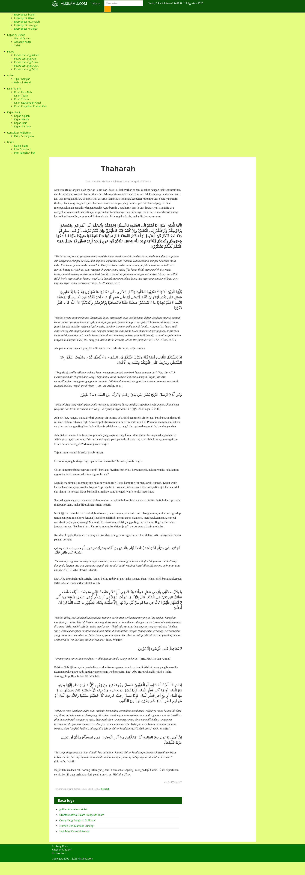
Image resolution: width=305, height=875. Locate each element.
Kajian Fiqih (20, 123)
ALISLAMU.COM (74, 3)
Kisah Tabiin (21, 95)
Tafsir (17, 45)
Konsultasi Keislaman (19, 132)
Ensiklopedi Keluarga (26, 28)
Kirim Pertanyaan (24, 136)
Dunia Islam (21, 145)
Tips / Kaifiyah (22, 79)
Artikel (10, 75)
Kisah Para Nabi (23, 92)
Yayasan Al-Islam (61, 849)
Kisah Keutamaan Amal (27, 102)
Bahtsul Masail (22, 82)
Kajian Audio (14, 112)
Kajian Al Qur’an (16, 34)
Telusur (95, 3)
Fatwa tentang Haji (25, 58)
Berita (10, 142)
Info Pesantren (22, 149)
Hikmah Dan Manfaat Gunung (76, 825)
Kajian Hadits (21, 119)
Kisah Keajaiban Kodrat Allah (30, 106)
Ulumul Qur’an (22, 38)
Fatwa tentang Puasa (26, 62)
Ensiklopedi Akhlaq (24, 18)
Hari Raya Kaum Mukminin (74, 831)
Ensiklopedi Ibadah (24, 14)
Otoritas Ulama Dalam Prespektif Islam (81, 815)
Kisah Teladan (22, 99)
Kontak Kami (59, 853)
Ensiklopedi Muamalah (27, 21)
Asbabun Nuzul (22, 42)
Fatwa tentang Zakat (26, 69)
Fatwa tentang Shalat (26, 65)
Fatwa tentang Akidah (26, 55)
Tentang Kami (60, 846)
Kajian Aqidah (22, 116)
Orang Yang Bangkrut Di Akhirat (77, 820)
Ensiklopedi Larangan (26, 25)
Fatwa (10, 51)
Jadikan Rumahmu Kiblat (73, 809)
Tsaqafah (105, 788)
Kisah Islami (14, 88)
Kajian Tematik (22, 126)
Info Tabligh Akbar (24, 152)
